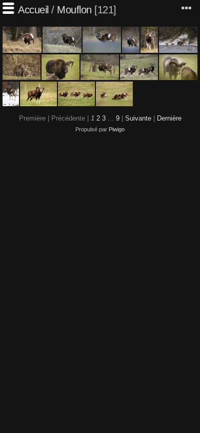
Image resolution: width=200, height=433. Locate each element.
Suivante (138, 118)
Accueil (33, 9)
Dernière (169, 118)
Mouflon (74, 9)
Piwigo (117, 129)
